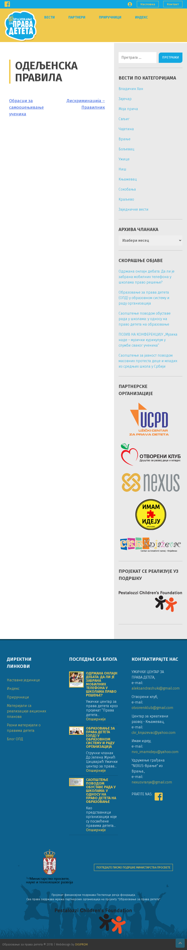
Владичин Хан (131, 89)
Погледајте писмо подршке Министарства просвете (133, 867)
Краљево (126, 199)
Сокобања (127, 189)
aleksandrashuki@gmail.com (156, 688)
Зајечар (125, 99)
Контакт (173, 4)
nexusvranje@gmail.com (152, 782)
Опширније (96, 719)
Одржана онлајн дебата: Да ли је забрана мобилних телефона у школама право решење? (146, 276)
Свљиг (124, 119)
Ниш (122, 169)
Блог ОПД (15, 739)
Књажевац (128, 179)
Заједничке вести (133, 209)
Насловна (147, 4)
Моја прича (128, 109)
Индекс (141, 17)
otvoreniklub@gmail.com (152, 708)
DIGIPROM (81, 944)
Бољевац (126, 149)
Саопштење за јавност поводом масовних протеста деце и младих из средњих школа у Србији (148, 361)
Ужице (124, 159)
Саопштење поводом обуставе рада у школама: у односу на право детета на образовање (145, 318)
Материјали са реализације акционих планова (26, 711)
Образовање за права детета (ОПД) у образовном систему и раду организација (144, 297)
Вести (49, 17)
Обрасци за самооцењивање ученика (26, 107)
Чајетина (126, 129)
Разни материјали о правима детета (24, 728)
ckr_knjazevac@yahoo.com (154, 732)
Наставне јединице (23, 680)
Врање (124, 139)
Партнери (76, 17)
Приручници (110, 17)
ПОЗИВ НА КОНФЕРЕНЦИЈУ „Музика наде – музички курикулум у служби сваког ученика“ (148, 340)
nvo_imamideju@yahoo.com (155, 752)
